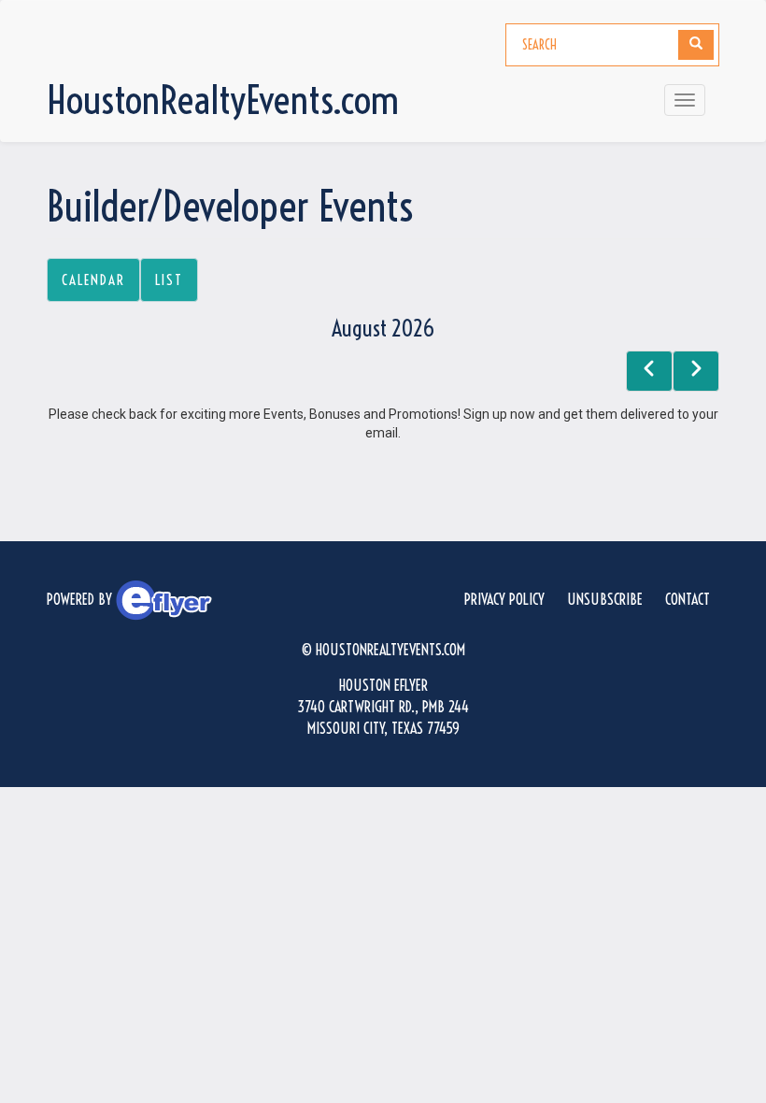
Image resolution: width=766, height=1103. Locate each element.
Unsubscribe (605, 599)
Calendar (93, 280)
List (169, 280)
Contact (687, 599)
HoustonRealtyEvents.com (223, 100)
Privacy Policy (504, 599)
